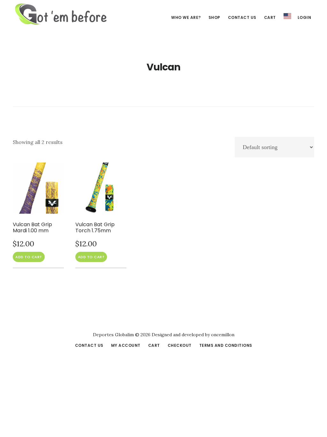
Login (304, 17)
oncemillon (222, 335)
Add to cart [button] (28, 256)
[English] (287, 16)
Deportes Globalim (61, 14)
